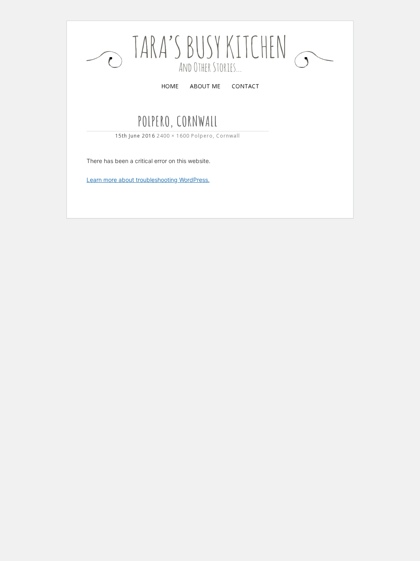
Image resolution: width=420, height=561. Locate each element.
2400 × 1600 (173, 135)
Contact (245, 86)
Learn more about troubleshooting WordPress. (148, 179)
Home (169, 86)
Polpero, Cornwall (215, 135)
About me (205, 86)
